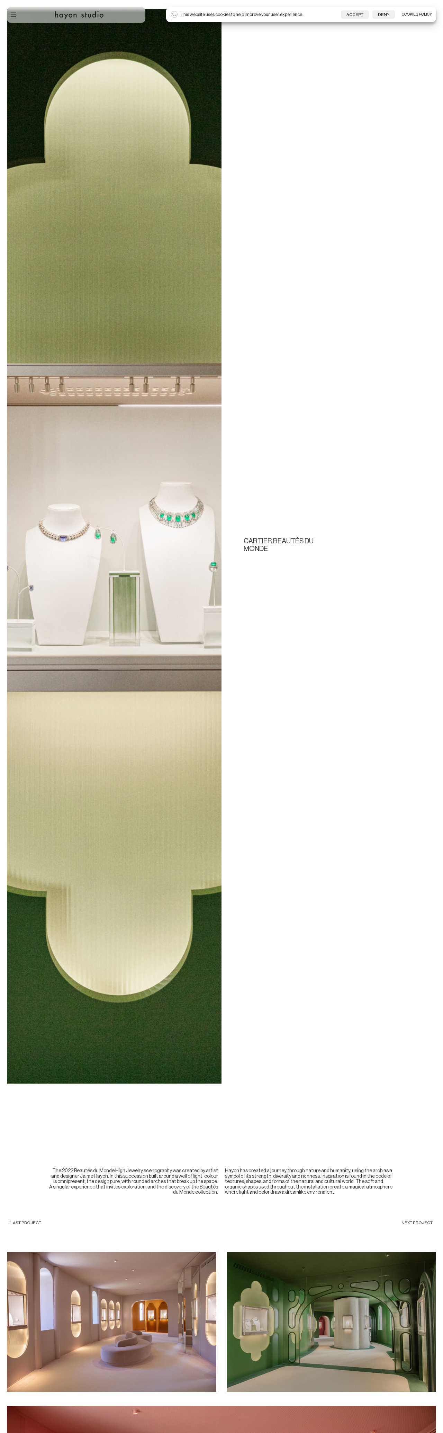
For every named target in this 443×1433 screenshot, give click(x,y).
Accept (354, 14)
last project (25, 1223)
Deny (383, 14)
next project (417, 1223)
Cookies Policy (417, 14)
